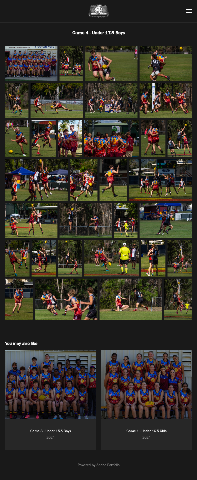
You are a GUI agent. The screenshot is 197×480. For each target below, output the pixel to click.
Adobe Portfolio (108, 465)
